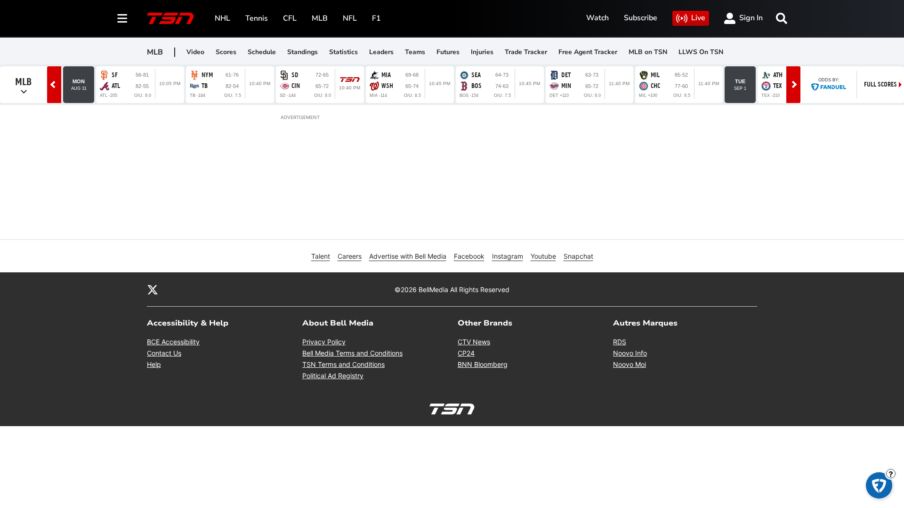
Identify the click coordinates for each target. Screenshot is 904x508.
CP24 (466, 353)
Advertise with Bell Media (407, 256)
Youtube (543, 256)
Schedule (262, 52)
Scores (226, 52)
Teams (415, 52)
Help (154, 364)
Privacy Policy (324, 342)
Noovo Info (630, 353)
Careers (350, 256)
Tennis (256, 18)
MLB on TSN (648, 52)
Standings (302, 52)
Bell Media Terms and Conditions (352, 353)
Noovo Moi (629, 364)
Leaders (381, 52)
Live (698, 18)
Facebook (469, 256)
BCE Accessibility (173, 342)
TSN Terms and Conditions (343, 364)
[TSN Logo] (170, 18)
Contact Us (164, 353)
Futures (448, 52)
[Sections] (122, 18)
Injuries (482, 52)
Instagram (507, 256)
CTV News (474, 342)
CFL (290, 18)
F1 (376, 18)
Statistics (343, 52)
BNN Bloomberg (483, 364)
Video (195, 52)
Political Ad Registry (332, 376)
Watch (597, 18)
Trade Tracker (526, 52)
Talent (320, 256)
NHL (222, 18)
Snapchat (578, 256)
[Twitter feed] (152, 289)
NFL (350, 18)
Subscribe (640, 18)
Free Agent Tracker (587, 52)
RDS (619, 342)
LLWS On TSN (700, 52)
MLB (320, 18)
